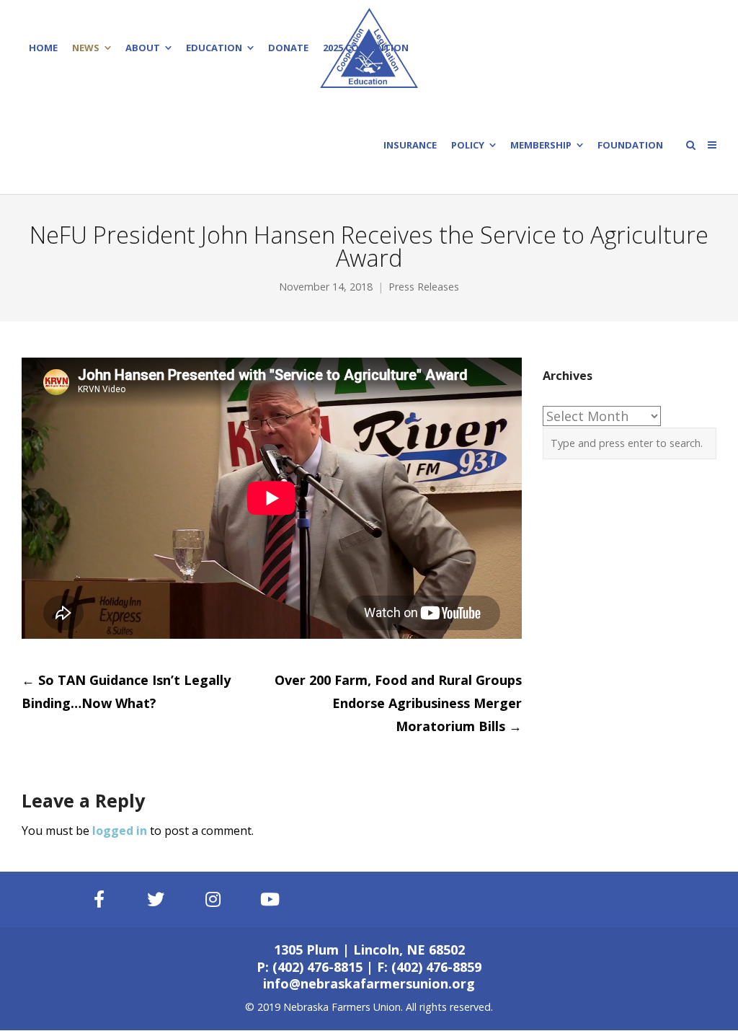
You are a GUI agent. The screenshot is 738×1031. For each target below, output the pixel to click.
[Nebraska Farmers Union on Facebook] (99, 899)
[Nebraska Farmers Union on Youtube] (270, 899)
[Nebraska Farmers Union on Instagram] (213, 899)
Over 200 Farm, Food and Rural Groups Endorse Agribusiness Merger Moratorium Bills (398, 703)
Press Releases (423, 286)
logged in (119, 830)
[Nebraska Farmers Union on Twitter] (156, 899)
